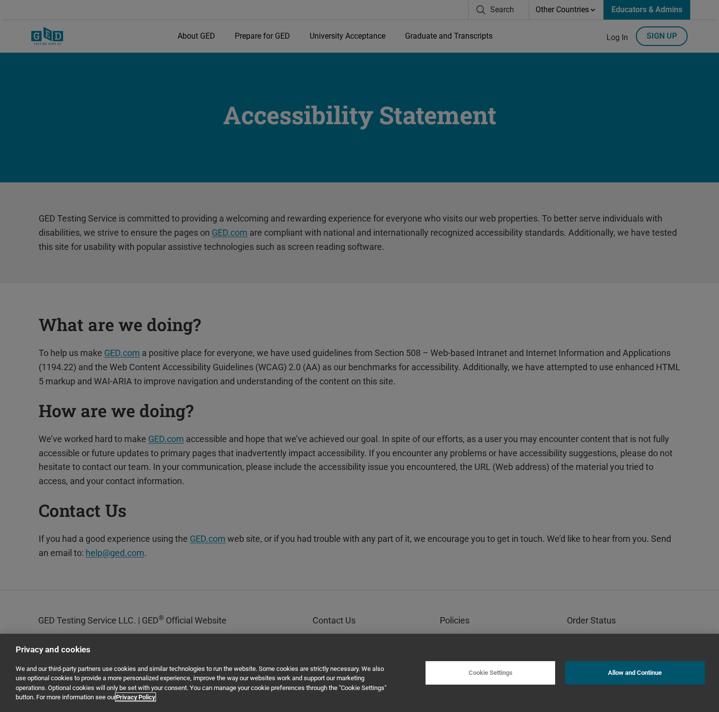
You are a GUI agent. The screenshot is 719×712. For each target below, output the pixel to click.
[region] (359, 673)
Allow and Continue (635, 672)
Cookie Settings (491, 672)
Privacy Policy (135, 697)
